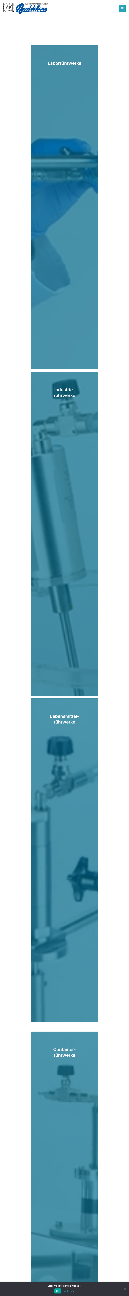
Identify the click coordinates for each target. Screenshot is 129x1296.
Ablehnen (69, 1291)
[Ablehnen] (124, 1288)
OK (57, 1291)
